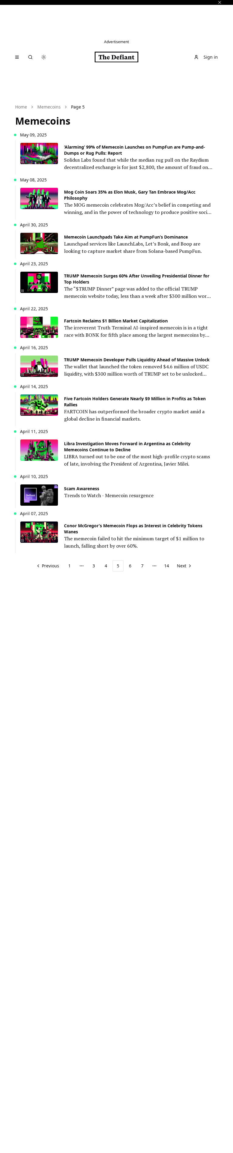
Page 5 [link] (78, 107)
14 (166, 566)
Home (21, 107)
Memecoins (49, 107)
